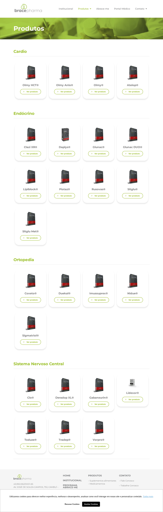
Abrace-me (102, 8)
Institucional (66, 8)
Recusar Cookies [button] (72, 504)
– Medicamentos (96, 484)
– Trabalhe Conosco (129, 485)
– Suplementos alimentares (102, 481)
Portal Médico (122, 8)
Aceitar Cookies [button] (91, 504)
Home (66, 475)
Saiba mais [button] (148, 496)
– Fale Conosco (126, 481)
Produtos (83, 8)
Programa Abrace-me (70, 486)
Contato (139, 8)
